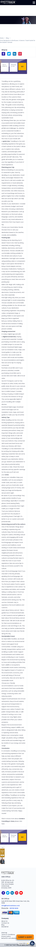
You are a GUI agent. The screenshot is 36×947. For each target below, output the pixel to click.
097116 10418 (14, 908)
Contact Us (5, 923)
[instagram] (20, 54)
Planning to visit (13, 65)
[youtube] (21, 893)
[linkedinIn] (14, 54)
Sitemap (4, 933)
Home (2, 38)
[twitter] (8, 893)
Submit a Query (25, 937)
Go (22, 66)
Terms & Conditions (8, 934)
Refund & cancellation (9, 938)
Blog (7, 38)
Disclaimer (5, 927)
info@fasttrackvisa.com (10, 906)
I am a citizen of (4, 65)
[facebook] (3, 54)
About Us (4, 921)
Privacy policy (6, 936)
